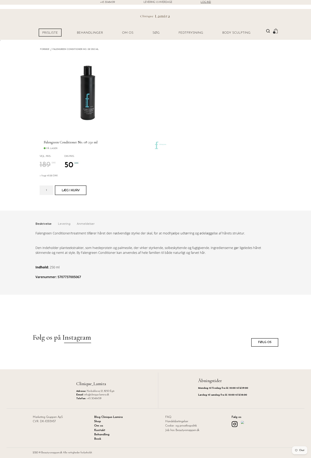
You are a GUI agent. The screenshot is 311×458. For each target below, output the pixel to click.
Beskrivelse (43, 223)
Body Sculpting (236, 33)
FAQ (168, 417)
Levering (64, 223)
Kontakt (99, 430)
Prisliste (50, 33)
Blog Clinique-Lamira (108, 417)
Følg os (264, 342)
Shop (97, 421)
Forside (44, 49)
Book (97, 438)
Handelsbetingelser (176, 421)
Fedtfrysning (191, 33)
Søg (156, 33)
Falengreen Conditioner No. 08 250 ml (76, 49)
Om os (127, 33)
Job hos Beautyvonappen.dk (182, 430)
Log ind (206, 2)
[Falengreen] (160, 141)
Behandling (101, 434)
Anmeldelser (86, 223)
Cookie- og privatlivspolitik (181, 425)
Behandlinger (90, 33)
